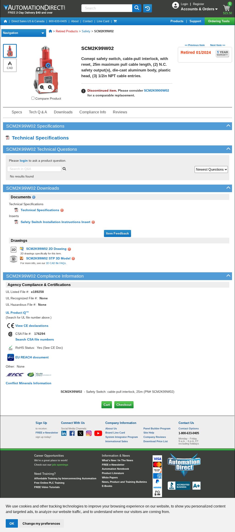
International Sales (116, 441)
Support (196, 21)
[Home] (5, 21)
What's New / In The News (117, 460)
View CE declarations (31, 325)
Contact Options (189, 428)
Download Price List (155, 441)
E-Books (107, 486)
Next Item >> (217, 45)
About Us (111, 428)
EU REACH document (32, 357)
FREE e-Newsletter (113, 464)
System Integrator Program (121, 437)
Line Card (103, 21)
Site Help (148, 432)
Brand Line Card (115, 432)
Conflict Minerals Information (28, 383)
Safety (86, 31)
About (74, 21)
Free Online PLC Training (49, 482)
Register (198, 4)
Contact (87, 21)
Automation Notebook (115, 468)
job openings (60, 464)
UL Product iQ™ (17, 312)
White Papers (110, 477)
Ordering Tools (219, 21)
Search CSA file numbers (34, 339)
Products (177, 21)
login (24, 160)
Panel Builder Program (157, 428)
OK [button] (11, 523)
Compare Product (47, 98)
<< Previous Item (195, 45)
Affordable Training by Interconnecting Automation (65, 478)
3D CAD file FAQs (56, 263)
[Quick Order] (115, 21)
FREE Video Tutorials (47, 487)
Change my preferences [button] (41, 523)
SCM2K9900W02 (156, 90)
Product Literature (113, 473)
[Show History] (147, 8)
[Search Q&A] (64, 168)
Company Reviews (154, 437)
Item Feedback (117, 233)
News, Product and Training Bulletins (124, 481)
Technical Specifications (39, 137)
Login (185, 4)
